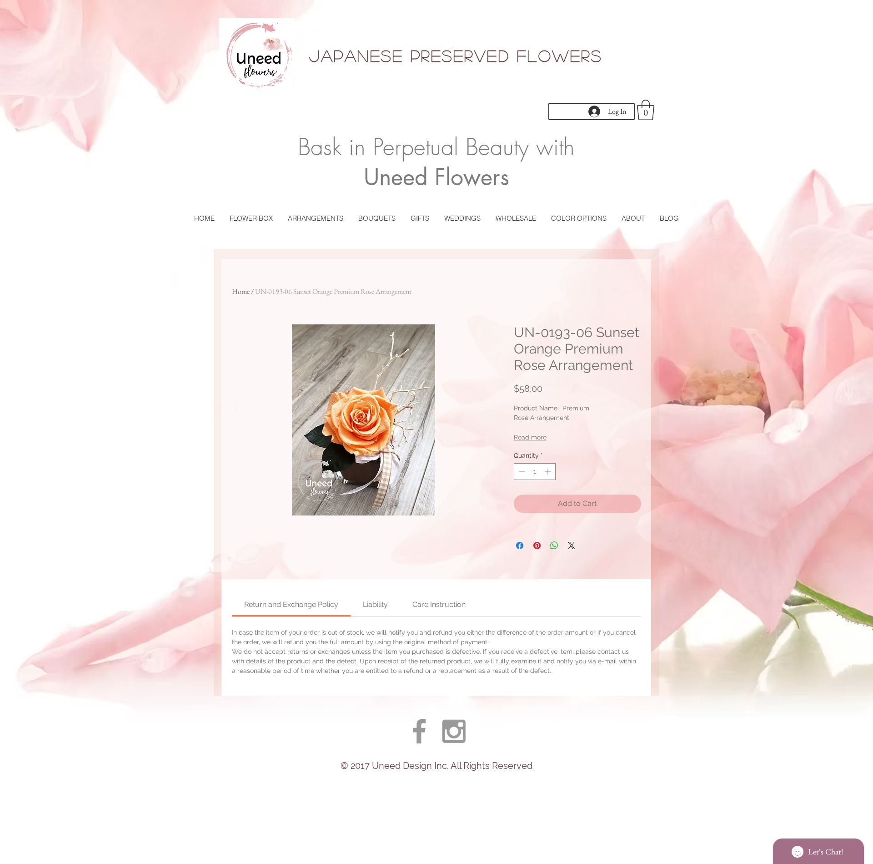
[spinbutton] (535, 472)
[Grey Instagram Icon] (453, 731)
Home (241, 291)
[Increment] (548, 472)
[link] (291, 604)
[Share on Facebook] (519, 545)
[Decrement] (521, 472)
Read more (530, 437)
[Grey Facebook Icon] (419, 731)
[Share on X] (571, 545)
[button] (645, 110)
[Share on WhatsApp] (554, 545)
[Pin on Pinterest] (537, 545)
